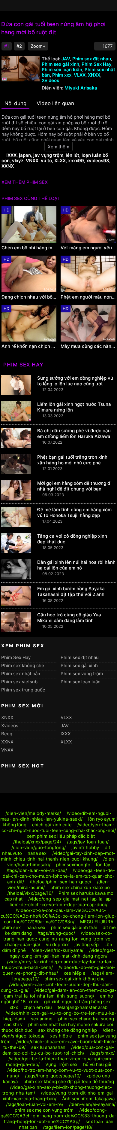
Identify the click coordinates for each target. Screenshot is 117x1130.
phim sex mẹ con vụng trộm (44, 1110)
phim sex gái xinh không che (74, 979)
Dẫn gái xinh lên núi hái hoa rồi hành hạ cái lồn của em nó (76, 565)
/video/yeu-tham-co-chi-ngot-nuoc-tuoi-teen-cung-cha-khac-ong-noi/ (59, 827)
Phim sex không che (22, 665)
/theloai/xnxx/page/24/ (37, 842)
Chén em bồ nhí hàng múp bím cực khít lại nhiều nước (29, 248)
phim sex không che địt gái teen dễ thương (68, 1081)
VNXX (32, 160)
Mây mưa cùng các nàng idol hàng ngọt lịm (88, 346)
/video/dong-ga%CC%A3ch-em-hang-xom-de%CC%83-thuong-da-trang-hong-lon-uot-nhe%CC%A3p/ (58, 1115)
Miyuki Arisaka (80, 88)
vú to (46, 160)
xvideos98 (97, 160)
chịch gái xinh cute (52, 825)
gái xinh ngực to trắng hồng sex (77, 1001)
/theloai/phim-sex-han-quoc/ (60, 882)
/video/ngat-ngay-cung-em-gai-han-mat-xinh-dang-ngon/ (62, 953)
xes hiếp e (75, 973)
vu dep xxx (57, 944)
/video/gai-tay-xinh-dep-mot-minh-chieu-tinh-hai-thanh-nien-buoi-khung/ (58, 856)
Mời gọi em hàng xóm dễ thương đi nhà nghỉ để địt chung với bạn (74, 486)
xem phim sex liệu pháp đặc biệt (61, 836)
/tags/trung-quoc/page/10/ (53, 1076)
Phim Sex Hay (96, 64)
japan (25, 155)
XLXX (60, 160)
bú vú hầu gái (97, 1064)
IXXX (11, 155)
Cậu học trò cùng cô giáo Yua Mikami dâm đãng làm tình (69, 617)
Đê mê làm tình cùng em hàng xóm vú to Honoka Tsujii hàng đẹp (74, 512)
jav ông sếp (86, 944)
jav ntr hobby (85, 847)
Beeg (6, 734)
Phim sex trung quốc (23, 690)
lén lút (72, 155)
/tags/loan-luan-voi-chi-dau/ (37, 870)
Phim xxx (61, 75)
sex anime (41, 1019)
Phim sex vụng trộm (82, 673)
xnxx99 (76, 160)
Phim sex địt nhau (91, 59)
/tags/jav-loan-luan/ (88, 842)
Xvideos (50, 80)
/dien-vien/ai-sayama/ (92, 1104)
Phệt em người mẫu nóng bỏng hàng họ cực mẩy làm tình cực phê (88, 297)
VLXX (80, 75)
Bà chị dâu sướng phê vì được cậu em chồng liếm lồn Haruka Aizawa (74, 433)
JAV (66, 59)
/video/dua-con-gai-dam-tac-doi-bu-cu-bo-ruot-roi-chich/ (58, 1050)
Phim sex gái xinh (60, 64)
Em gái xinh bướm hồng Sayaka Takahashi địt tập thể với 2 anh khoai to (71, 594)
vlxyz (17, 160)
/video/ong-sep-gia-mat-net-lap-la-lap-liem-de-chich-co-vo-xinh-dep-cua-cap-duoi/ (61, 901)
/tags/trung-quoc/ (56, 933)
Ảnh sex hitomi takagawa (88, 1098)
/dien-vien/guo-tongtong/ (38, 847)
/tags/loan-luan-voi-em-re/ (34, 1104)
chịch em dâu (38, 1007)
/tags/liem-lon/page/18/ (67, 1127)
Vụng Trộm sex (61, 1064)
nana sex (37, 853)
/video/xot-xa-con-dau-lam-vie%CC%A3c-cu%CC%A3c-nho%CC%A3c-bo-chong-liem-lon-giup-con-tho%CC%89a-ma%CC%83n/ (58, 916)
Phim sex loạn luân (62, 69)
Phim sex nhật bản (20, 673)
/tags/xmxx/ (102, 1053)
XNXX (94, 75)
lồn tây (103, 864)
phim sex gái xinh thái (74, 927)
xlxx (14, 1007)
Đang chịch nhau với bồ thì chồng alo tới (29, 297)
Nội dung (15, 103)
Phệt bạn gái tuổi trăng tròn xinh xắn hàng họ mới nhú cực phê (72, 460)
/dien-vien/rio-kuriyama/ (57, 950)
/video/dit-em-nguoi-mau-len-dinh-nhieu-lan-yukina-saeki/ (56, 816)
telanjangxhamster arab (82, 1007)
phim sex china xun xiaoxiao (80, 887)
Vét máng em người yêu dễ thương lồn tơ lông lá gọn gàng (88, 248)
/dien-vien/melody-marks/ (33, 813)
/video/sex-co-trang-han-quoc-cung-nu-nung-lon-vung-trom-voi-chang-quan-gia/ (58, 938)
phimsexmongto (73, 864)
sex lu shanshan (48, 1047)
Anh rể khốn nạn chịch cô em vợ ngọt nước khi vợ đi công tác (29, 346)
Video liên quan (55, 103)
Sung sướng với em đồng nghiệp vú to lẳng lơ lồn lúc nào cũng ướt (75, 381)
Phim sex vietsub (19, 682)
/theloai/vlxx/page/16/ (30, 893)
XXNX (8, 166)
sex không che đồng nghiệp (67, 1030)
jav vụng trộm (48, 155)
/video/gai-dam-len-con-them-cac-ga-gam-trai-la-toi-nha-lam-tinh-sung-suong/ (60, 993)
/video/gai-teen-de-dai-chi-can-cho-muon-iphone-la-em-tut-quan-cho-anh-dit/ (59, 876)
